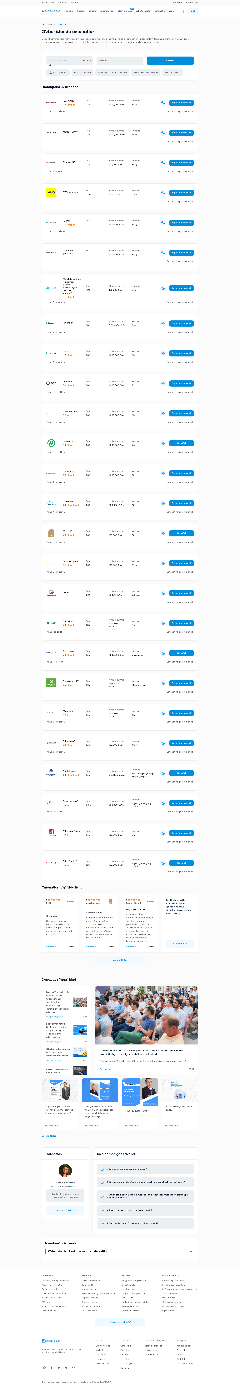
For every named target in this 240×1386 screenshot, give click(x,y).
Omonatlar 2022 (49, 1311)
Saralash (170, 61)
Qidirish (99, 1350)
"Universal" (68, 501)
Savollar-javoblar (170, 1294)
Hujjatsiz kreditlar (90, 1298)
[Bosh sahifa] (51, 12)
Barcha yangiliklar (153, 1346)
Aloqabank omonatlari (52, 1298)
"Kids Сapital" (70, 861)
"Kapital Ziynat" (71, 561)
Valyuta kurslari (143, 11)
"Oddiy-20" (69, 471)
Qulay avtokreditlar (91, 1281)
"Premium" (68, 711)
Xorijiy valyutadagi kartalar (134, 1281)
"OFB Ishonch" (70, 412)
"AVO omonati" (70, 192)
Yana (171, 11)
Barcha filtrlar (60, 72)
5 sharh (150, 947)
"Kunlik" (66, 593)
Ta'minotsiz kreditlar (91, 1306)
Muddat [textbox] (103, 61)
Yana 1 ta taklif (54, 111)
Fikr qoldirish (180, 944)
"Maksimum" (69, 741)
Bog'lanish (101, 1355)
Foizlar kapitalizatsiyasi (146, 72)
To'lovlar (124, 1359)
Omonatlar (160, 11)
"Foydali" (67, 531)
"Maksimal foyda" (72, 831)
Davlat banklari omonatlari (54, 1294)
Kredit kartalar (128, 1289)
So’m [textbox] (85, 61)
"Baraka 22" (69, 162)
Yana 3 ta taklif (54, 302)
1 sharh (71, 947)
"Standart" (68, 323)
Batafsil (181, 443)
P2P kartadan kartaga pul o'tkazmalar (179, 1289)
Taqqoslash (62, 3)
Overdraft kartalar (130, 1311)
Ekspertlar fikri (168, 1298)
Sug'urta (124, 1368)
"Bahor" (67, 221)
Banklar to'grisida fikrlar (173, 1281)
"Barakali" (68, 382)
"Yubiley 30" (69, 441)
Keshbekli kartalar (130, 1306)
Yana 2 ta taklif (54, 171)
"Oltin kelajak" (70, 771)
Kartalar (93, 11)
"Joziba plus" (69, 651)
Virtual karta (127, 1298)
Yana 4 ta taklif (55, 332)
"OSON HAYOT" (70, 132)
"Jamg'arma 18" (71, 681)
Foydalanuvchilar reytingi (173, 1285)
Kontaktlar (74, 3)
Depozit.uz (47, 24)
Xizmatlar (68, 11)
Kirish (193, 11)
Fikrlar (179, 1355)
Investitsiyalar (107, 11)
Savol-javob (151, 1350)
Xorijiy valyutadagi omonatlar (55, 1281)
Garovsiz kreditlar (90, 1302)
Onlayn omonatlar (50, 1289)
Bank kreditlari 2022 (91, 1311)
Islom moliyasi (125, 11)
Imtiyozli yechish (82, 72)
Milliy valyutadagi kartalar (133, 1294)
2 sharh (110, 947)
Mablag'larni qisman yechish (112, 72)
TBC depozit (47, 1302)
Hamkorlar (101, 1359)
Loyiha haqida (103, 1346)
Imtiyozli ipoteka (89, 1289)
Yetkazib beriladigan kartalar (135, 1302)
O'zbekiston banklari (171, 1302)
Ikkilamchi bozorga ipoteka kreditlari (98, 1294)
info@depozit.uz (185, 1364)
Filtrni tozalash (172, 72)
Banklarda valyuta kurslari (174, 1306)
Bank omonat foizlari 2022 (54, 1306)
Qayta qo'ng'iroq (65, 1210)
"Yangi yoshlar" (70, 801)
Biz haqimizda (48, 3)
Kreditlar (81, 11)
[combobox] (87, 60)
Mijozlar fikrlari (168, 1311)
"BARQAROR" (70, 101)
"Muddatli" (68, 621)
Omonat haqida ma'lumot (180, 111)
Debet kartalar (129, 1285)
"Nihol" (66, 352)
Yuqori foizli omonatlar (52, 1285)
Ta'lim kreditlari (89, 1285)
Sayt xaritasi (102, 1364)
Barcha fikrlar (120, 960)
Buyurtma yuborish (181, 103)
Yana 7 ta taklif (54, 512)
